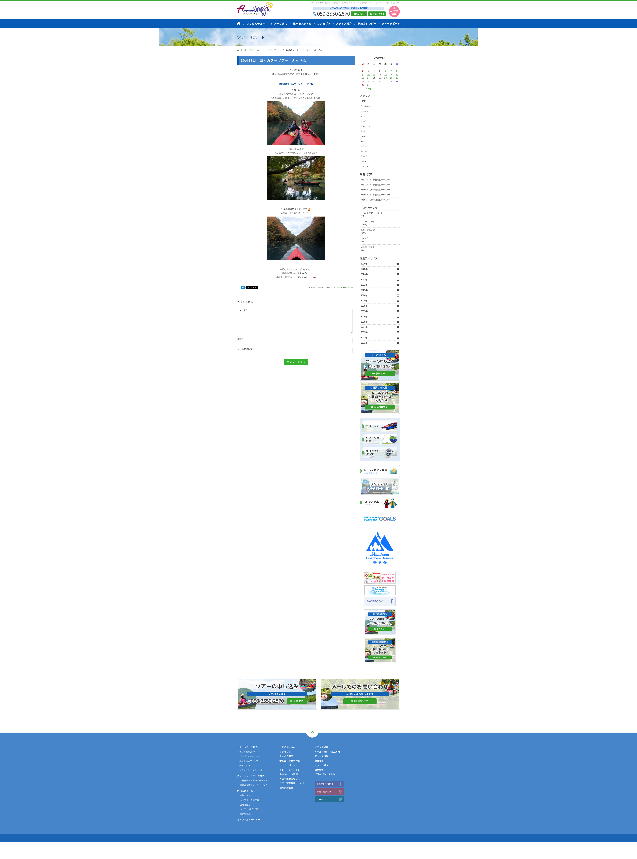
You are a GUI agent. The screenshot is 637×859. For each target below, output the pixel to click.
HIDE (363, 101)
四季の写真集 (286, 788)
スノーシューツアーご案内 (251, 776)
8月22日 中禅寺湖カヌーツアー (375, 180)
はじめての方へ (287, 747)
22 (397, 78)
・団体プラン (243, 765)
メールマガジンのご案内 (327, 751)
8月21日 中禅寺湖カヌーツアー (375, 185)
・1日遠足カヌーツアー (248, 756)
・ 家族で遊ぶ (243, 795)
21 (391, 78)
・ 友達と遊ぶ (243, 805)
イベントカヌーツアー (248, 819)
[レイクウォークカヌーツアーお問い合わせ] (380, 661)
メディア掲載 (321, 747)
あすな (364, 141)
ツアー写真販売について (292, 783)
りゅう (364, 131)
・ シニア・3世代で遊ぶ (248, 809)
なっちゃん (366, 106)
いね (363, 136)
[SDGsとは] (380, 522)
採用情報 (319, 770)
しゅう (364, 121)
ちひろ (364, 151)
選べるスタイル (245, 791)
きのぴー (365, 156)
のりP (363, 161)
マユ (363, 116)
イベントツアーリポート (372, 213)
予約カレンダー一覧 (290, 760)
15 (397, 74)
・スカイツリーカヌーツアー (251, 770)
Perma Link (348, 287)
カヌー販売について (290, 779)
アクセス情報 (321, 756)
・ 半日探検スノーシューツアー (252, 780)
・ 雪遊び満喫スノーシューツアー (253, 785)
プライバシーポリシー (326, 774)
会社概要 (319, 760)
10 (368, 74)
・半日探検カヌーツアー (249, 752)
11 (374, 74)
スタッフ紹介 (321, 765)
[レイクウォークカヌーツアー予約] (380, 632)
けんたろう (366, 166)
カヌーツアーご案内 (247, 747)
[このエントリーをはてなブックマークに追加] (243, 287)
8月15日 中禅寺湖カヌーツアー (375, 194)
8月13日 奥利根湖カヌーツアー (375, 200)
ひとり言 (365, 238)
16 (363, 78)
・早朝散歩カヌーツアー (249, 761)
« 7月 (368, 88)
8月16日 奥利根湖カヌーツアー (375, 189)
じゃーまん (366, 126)
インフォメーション (290, 770)
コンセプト (285, 751)
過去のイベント (368, 247)
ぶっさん (365, 111)
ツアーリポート (368, 221)
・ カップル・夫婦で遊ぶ (249, 800)
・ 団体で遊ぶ (243, 814)
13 (385, 74)
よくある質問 (286, 756)
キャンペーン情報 (289, 774)
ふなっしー (366, 146)
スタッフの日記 (368, 230)
